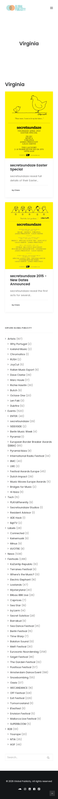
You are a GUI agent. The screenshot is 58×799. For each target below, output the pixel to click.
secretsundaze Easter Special (28, 167)
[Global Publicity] (15, 8)
